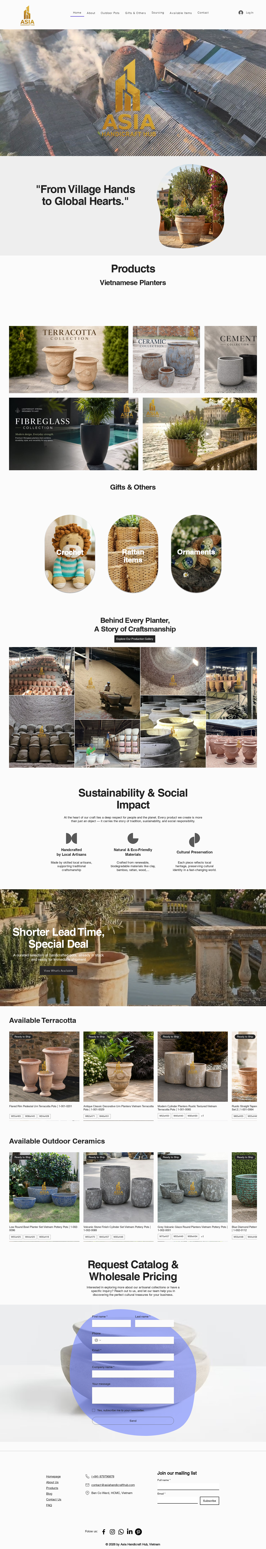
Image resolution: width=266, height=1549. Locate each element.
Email (96, 1329)
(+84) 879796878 (102, 1468)
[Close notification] (260, 1526)
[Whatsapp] (121, 1523)
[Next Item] (249, 699)
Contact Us (53, 1491)
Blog (49, 1485)
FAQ (49, 1497)
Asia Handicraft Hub (89, 1455)
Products (52, 1480)
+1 (202, 1107)
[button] (91, 13)
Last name (142, 1308)
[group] (133, 1068)
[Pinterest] (138, 1523)
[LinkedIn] (129, 1523)
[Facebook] (103, 1523)
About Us (52, 1474)
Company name (103, 1346)
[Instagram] (112, 1523)
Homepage (53, 1468)
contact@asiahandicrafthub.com (113, 1477)
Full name (163, 1471)
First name (99, 1308)
